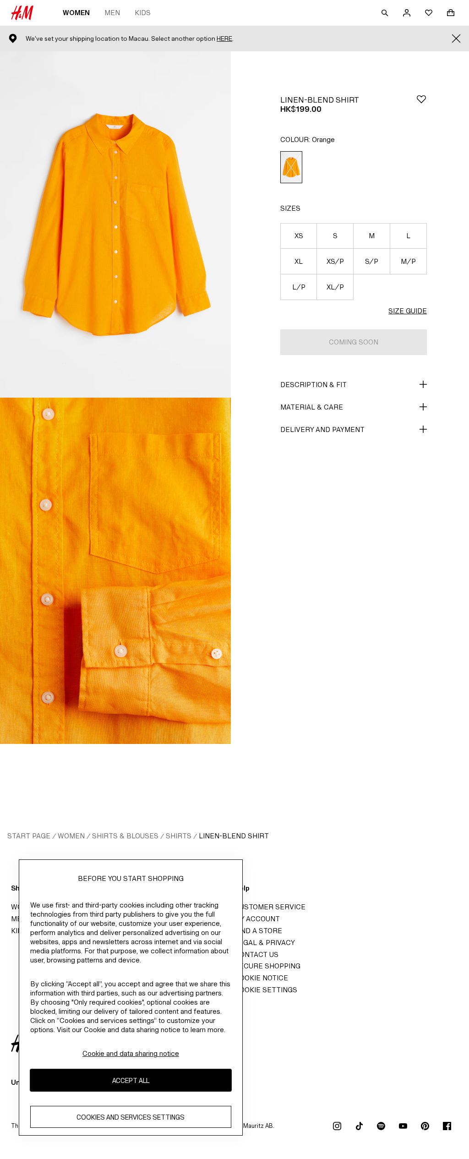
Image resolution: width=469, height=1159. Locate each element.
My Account (257, 919)
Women (76, 12)
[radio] (291, 167)
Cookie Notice (261, 978)
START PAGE (28, 836)
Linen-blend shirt (234, 836)
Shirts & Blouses (125, 836)
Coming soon (353, 342)
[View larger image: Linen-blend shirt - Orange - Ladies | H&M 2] (115, 571)
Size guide (407, 311)
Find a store (258, 931)
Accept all (130, 1080)
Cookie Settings (265, 990)
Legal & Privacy (264, 942)
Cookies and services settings (130, 1117)
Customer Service (269, 907)
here (224, 38)
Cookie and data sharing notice (130, 1053)
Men (112, 12)
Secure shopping (267, 966)
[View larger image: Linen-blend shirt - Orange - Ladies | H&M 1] (115, 224)
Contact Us (256, 954)
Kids (143, 12)
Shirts (178, 836)
